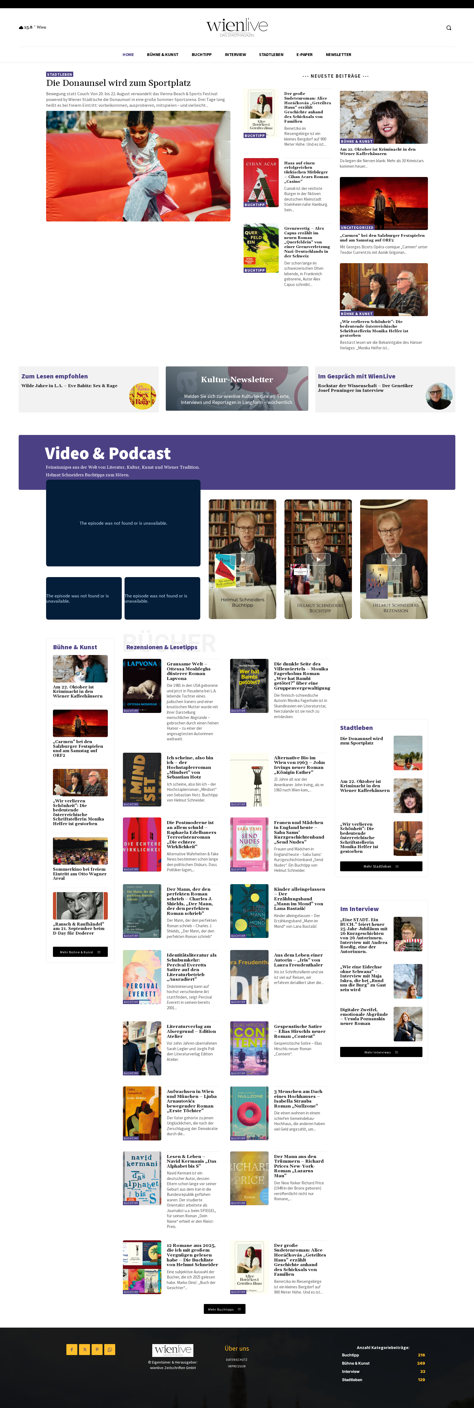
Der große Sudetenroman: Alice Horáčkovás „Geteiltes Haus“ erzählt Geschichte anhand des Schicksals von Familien (307, 107)
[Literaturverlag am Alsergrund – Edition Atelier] (142, 1048)
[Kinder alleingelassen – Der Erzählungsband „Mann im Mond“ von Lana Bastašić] (249, 911)
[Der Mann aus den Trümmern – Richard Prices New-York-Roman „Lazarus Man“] (249, 1178)
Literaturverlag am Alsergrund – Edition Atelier (191, 1031)
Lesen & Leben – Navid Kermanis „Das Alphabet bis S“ (191, 1161)
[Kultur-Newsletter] (237, 389)
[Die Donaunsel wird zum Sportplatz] (138, 166)
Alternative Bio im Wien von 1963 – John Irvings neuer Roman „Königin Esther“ (299, 765)
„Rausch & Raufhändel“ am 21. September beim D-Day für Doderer (79, 929)
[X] (84, 1349)
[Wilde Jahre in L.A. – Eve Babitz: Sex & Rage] (142, 396)
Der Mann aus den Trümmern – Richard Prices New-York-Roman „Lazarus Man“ (299, 1166)
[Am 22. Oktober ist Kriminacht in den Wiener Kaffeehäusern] (384, 117)
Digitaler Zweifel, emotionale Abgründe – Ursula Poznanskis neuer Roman (364, 1016)
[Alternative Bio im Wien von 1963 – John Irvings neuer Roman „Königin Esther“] (249, 780)
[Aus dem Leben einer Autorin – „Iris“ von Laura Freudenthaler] (249, 977)
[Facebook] (71, 1349)
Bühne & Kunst (357, 141)
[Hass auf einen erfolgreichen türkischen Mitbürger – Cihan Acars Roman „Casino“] (261, 182)
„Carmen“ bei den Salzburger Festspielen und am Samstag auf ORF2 (382, 238)
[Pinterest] (97, 1349)
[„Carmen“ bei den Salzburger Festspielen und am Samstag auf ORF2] (384, 203)
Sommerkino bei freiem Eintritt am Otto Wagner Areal (80, 874)
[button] (448, 27)
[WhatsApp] (109, 1349)
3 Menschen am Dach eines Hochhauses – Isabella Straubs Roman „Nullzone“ (298, 1099)
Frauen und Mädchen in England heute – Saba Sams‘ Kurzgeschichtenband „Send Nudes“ (299, 832)
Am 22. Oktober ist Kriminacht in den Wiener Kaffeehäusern (378, 152)
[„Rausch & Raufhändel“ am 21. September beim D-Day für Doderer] (80, 906)
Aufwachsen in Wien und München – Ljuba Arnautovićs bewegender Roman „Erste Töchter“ (192, 1101)
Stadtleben (59, 74)
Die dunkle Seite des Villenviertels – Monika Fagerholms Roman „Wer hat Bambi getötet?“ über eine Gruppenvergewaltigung (302, 676)
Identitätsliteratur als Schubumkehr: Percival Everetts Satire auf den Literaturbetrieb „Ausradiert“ (192, 967)
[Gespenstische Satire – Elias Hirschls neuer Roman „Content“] (249, 1048)
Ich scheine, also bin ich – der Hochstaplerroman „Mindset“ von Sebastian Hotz (190, 767)
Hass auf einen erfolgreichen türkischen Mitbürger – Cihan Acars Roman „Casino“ (306, 172)
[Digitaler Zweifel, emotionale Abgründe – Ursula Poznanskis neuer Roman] (408, 1024)
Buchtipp (255, 135)
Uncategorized (357, 227)
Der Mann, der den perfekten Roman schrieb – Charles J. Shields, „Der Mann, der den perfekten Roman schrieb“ (190, 901)
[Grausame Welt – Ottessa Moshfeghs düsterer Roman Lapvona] (142, 686)
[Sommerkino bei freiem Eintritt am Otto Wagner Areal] (80, 851)
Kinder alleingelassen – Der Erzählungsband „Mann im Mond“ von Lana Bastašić (299, 899)
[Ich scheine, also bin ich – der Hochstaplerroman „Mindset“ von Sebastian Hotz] (142, 780)
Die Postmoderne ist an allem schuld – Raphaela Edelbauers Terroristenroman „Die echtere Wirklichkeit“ (191, 835)
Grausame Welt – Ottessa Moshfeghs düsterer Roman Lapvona (189, 671)
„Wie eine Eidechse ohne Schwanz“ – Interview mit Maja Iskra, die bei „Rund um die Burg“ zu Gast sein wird (363, 979)
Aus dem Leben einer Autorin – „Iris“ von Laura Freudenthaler (298, 960)
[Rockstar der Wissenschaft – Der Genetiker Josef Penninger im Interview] (439, 396)
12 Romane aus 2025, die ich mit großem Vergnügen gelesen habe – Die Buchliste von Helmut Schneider (192, 1255)
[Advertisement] (381, 672)
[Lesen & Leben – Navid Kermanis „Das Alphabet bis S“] (142, 1178)
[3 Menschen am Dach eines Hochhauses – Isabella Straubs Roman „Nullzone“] (249, 1113)
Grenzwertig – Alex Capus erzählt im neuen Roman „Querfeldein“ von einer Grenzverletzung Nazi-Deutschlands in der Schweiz (307, 242)
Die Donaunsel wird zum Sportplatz (118, 83)
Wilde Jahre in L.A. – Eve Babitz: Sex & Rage (69, 386)
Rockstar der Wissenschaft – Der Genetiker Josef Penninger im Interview (365, 388)
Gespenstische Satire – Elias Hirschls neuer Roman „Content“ (300, 1031)
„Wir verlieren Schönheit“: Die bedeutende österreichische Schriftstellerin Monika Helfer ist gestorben (374, 328)
